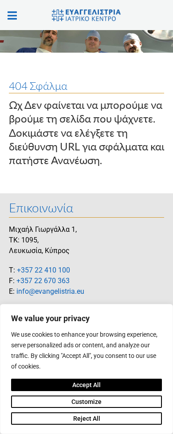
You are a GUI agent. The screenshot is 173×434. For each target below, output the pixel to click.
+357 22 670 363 (43, 281)
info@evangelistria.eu (50, 291)
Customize (86, 401)
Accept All (86, 384)
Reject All (86, 418)
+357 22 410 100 (43, 270)
